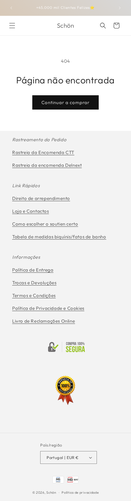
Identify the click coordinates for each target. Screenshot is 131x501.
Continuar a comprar (65, 102)
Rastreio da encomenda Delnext (47, 165)
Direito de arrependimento (41, 198)
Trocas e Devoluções (34, 283)
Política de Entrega (32, 270)
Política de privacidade (80, 492)
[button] (12, 25)
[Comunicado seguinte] (119, 8)
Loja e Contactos (30, 211)
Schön (51, 492)
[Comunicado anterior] (11, 8)
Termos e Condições (34, 295)
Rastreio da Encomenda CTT (43, 152)
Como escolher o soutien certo (45, 224)
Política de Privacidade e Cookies (48, 308)
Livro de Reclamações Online (43, 321)
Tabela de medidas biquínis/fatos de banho (59, 237)
